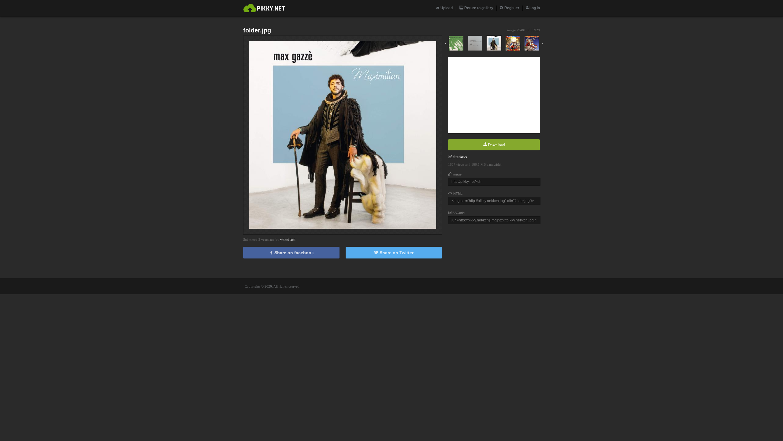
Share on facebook (293, 252)
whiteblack (287, 239)
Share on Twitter (396, 252)
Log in (534, 8)
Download (496, 144)
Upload (446, 8)
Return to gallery (478, 8)
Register (511, 8)
